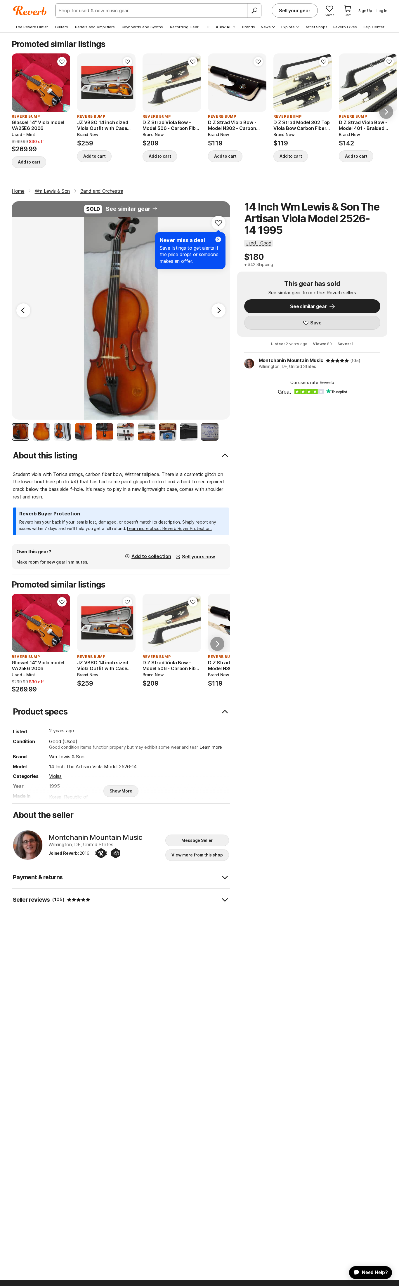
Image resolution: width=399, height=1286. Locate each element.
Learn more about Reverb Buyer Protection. (169, 528)
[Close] (218, 239)
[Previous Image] (23, 310)
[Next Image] (218, 310)
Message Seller (197, 840)
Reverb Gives (345, 27)
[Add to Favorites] (62, 61)
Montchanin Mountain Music (291, 360)
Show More (121, 790)
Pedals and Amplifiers (95, 27)
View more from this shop (197, 854)
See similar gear (128, 208)
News (266, 27)
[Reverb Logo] (30, 10)
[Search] (254, 11)
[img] (337, 360)
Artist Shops (316, 27)
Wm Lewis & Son (66, 757)
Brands (248, 27)
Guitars (61, 27)
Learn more (211, 747)
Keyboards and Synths (142, 27)
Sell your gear (294, 10)
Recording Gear (184, 27)
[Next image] (62, 82)
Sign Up (365, 10)
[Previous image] (20, 82)
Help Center (373, 27)
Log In (382, 10)
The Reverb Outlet (31, 27)
